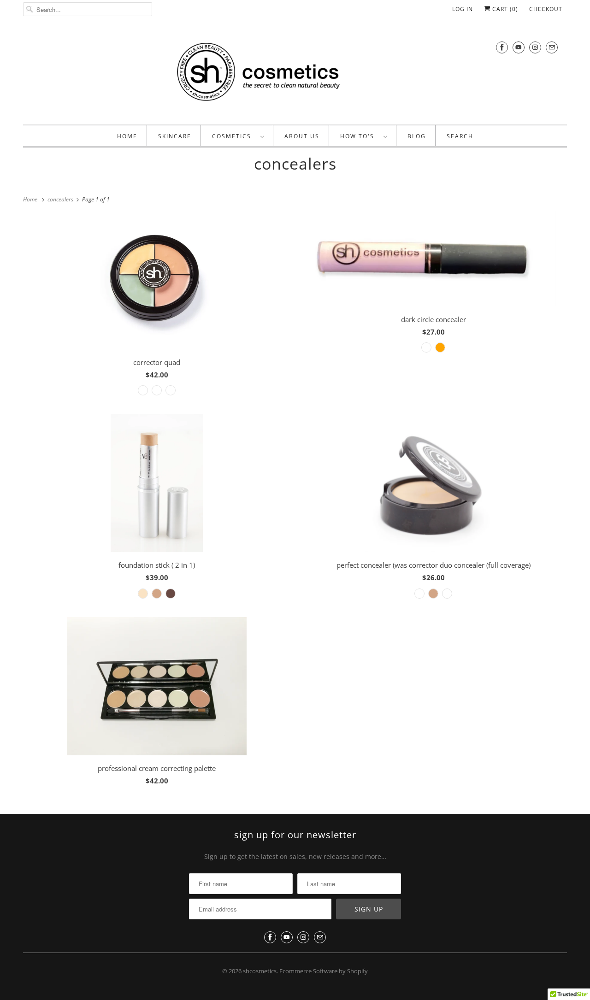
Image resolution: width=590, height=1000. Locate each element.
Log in (462, 9)
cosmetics (234, 136)
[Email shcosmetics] (552, 47)
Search (460, 136)
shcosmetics (260, 971)
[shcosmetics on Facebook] (502, 47)
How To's (359, 136)
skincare (174, 136)
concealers (295, 163)
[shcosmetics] (295, 73)
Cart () (504, 9)
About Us (301, 136)
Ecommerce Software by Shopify (323, 971)
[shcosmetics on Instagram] (535, 47)
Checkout (545, 9)
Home (127, 136)
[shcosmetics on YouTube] (519, 47)
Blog (416, 136)
